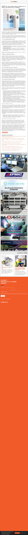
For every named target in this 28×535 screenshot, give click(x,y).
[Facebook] (1, 299)
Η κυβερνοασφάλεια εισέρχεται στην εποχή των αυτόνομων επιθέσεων (12, 141)
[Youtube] (8, 299)
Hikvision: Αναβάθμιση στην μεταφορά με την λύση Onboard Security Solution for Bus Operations (14, 145)
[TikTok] (4, 299)
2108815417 (13, 288)
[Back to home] (14, 1)
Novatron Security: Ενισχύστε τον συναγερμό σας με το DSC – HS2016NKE (12, 147)
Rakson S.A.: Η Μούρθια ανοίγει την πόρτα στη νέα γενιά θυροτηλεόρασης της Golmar (13, 140)
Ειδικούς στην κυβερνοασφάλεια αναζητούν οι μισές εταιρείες (11, 146)
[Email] (9, 299)
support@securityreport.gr (13, 290)
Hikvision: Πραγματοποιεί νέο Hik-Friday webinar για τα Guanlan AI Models (13, 138)
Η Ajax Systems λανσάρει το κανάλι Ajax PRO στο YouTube (10, 150)
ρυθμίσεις (8, 534)
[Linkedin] (3, 299)
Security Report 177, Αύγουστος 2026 (6, 268)
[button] (26, 278)
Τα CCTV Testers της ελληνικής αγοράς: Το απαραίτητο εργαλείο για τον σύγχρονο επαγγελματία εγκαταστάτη (20, 268)
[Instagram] (6, 299)
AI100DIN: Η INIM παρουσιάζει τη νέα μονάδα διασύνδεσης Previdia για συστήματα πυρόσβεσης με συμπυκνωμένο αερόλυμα (14, 136)
